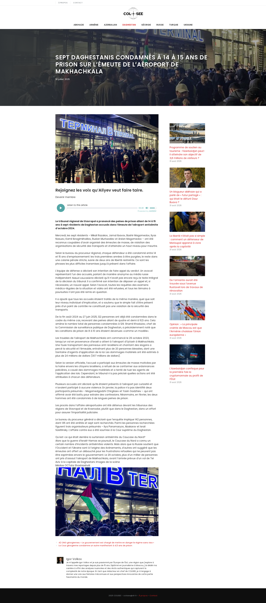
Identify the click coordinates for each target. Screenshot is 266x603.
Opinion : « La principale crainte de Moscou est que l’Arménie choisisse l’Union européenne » (186, 330)
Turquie (173, 24)
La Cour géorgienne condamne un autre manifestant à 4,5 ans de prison (95, 545)
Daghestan (129, 24)
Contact (78, 2)
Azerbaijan (110, 24)
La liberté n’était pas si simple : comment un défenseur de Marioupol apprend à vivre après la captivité (187, 241)
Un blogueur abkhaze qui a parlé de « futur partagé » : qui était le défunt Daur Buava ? (186, 197)
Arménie (93, 24)
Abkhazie (79, 24)
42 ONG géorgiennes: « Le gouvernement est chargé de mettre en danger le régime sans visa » (106, 542)
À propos (62, 2)
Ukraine (188, 24)
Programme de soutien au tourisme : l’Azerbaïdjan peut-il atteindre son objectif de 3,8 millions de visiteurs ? (187, 153)
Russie (160, 24)
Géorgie (146, 24)
